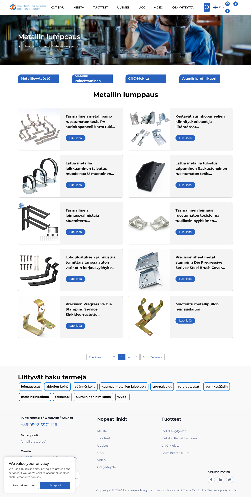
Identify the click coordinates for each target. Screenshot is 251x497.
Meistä (78, 7)
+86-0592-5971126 (39, 424)
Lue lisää (75, 138)
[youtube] (235, 3)
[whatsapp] (227, 3)
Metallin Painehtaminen (88, 78)
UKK (142, 7)
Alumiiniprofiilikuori (199, 79)
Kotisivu (57, 7)
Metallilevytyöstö (35, 79)
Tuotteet (100, 7)
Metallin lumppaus (65, 46)
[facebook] (227, 11)
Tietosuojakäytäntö (221, 490)
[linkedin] (220, 479)
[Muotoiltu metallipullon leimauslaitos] (149, 317)
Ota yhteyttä (182, 7)
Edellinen (95, 357)
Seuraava (156, 357)
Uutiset (123, 7)
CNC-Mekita (138, 79)
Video (158, 7)
